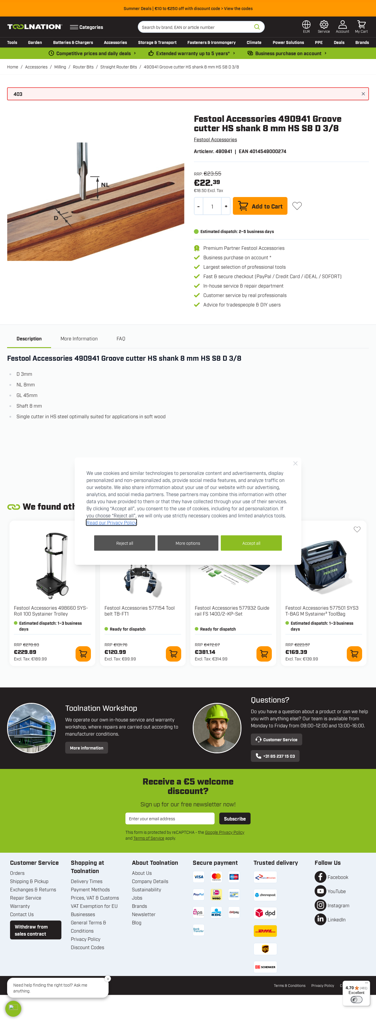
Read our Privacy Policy (111, 522)
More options (188, 542)
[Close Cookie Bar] (295, 463)
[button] (13, 1008)
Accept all (251, 542)
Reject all (124, 542)
